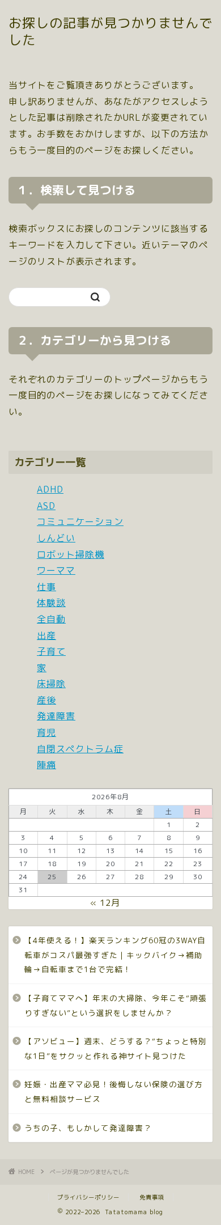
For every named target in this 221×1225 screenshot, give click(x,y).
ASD (46, 505)
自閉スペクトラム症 (80, 749)
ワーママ (56, 570)
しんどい (56, 538)
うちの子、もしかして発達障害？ (88, 1127)
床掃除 (51, 683)
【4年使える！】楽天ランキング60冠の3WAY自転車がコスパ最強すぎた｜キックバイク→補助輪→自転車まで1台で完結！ (115, 954)
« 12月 (105, 903)
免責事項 (151, 1197)
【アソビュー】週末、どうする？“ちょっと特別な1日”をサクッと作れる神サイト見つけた (115, 1048)
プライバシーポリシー (88, 1197)
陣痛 (46, 764)
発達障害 (56, 716)
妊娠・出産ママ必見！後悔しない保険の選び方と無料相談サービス (113, 1091)
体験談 (51, 602)
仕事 (46, 586)
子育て (51, 651)
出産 (46, 635)
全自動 (51, 619)
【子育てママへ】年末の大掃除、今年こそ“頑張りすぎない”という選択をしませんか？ (115, 1005)
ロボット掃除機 (70, 554)
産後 (46, 700)
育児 (46, 732)
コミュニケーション (80, 521)
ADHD (50, 489)
